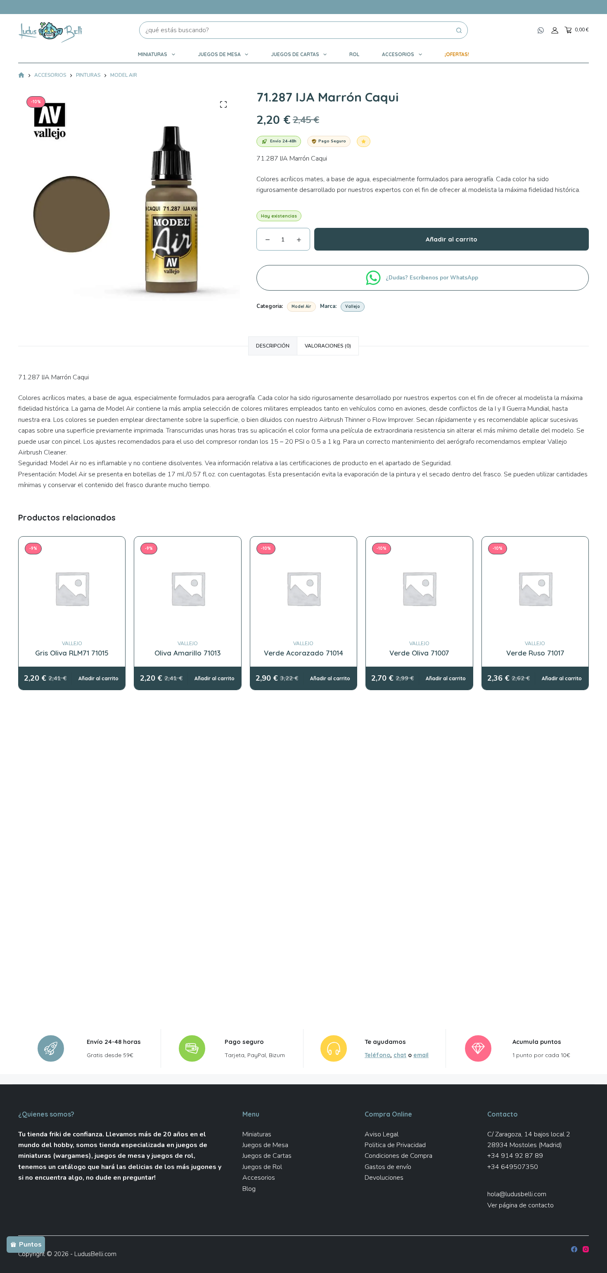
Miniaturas (152, 54)
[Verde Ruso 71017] (535, 588)
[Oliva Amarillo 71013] (187, 588)
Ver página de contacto (520, 1205)
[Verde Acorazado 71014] (303, 588)
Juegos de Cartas (295, 54)
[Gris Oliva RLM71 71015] (71, 588)
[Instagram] (586, 1249)
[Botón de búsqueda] (459, 30)
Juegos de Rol (262, 1166)
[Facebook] (574, 1249)
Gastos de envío (388, 1166)
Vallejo (352, 306)
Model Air (301, 306)
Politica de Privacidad (395, 1145)
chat (400, 1054)
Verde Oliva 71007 (419, 652)
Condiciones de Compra (398, 1155)
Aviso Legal (381, 1134)
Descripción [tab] (272, 346)
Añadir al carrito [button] (98, 678)
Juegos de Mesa (219, 54)
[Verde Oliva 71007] (419, 588)
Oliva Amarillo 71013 (187, 652)
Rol (354, 54)
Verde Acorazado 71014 (303, 652)
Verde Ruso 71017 (535, 652)
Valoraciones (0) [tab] (328, 346)
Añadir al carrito (451, 239)
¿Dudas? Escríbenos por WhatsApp (433, 278)
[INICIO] (21, 76)
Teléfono (377, 1054)
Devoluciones (384, 1177)
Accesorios (398, 54)
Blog (249, 1188)
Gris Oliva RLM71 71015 (72, 652)
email (421, 1054)
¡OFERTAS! (457, 54)
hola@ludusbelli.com (516, 1194)
